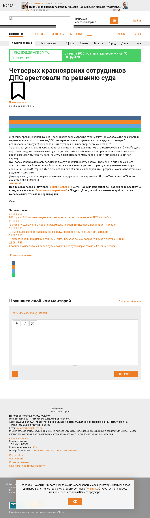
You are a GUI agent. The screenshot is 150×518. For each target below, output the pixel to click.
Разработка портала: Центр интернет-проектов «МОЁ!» (36, 512)
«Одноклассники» (69, 450)
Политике (91, 488)
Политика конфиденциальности (27, 465)
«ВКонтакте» (52, 450)
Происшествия (22, 43)
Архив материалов (18, 438)
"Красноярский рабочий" (51, 190)
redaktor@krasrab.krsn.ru (29, 428)
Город (112, 43)
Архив (121, 33)
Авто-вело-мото (50, 43)
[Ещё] (139, 43)
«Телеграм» (39, 450)
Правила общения (130, 301)
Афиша (70, 43)
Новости (36, 34)
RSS (35, 447)
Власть (98, 43)
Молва (56, 34)
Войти (43, 313)
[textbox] (75, 345)
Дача (124, 43)
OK (75, 501)
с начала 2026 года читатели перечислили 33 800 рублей (70, 55)
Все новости (16, 458)
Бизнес (84, 43)
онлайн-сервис (59, 186)
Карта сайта (16, 455)
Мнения (76, 34)
